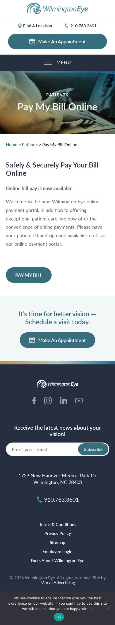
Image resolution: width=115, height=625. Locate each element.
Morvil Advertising (57, 582)
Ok (58, 617)
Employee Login (57, 551)
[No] (108, 608)
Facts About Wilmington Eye (58, 560)
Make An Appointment (62, 41)
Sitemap (57, 542)
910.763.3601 (83, 25)
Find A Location (37, 25)
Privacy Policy (57, 533)
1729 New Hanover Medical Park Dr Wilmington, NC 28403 (57, 478)
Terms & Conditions (57, 524)
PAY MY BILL (28, 275)
